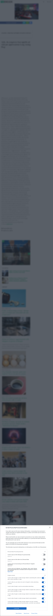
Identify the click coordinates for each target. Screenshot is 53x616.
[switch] (43, 555)
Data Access (26, 613)
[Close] (50, 528)
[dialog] (26, 570)
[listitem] (26, 551)
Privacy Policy (34, 613)
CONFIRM (16, 608)
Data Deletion (19, 613)
